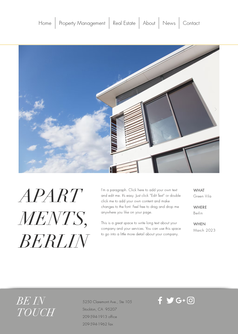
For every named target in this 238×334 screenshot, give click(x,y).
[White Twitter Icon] (170, 300)
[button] (119, 109)
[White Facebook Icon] (160, 300)
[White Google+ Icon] (180, 300)
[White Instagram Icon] (191, 300)
